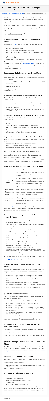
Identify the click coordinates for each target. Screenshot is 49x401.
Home (3, 13)
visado (16, 44)
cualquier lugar (22, 276)
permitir (32, 361)
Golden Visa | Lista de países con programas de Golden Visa (14, 13)
